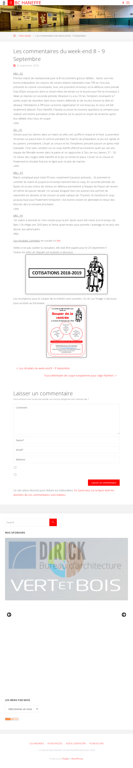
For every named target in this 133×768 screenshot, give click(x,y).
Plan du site (97, 743)
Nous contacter (76, 743)
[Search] (53, 522)
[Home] (14, 35)
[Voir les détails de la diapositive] (66, 569)
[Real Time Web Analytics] (12, 718)
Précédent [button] (9, 615)
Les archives (36, 743)
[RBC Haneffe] (4, 2)
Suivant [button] (123, 615)
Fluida (65, 758)
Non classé (25, 35)
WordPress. (77, 758)
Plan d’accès (55, 743)
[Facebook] (123, 2)
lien (59, 240)
